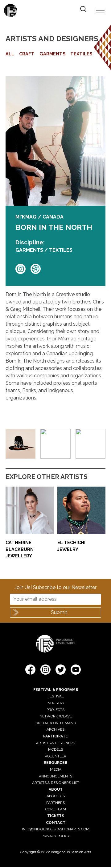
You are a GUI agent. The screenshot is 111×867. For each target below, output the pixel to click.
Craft (27, 53)
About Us (56, 796)
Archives (55, 729)
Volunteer (55, 756)
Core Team (55, 809)
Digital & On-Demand (55, 723)
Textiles (81, 53)
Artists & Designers (55, 743)
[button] (30, 670)
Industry (55, 703)
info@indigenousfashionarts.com (55, 829)
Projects (55, 710)
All (10, 53)
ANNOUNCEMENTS (55, 776)
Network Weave (55, 716)
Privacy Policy (56, 836)
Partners (55, 803)
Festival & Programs (55, 690)
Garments (52, 53)
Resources (55, 763)
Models (55, 749)
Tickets (55, 816)
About (56, 789)
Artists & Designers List (55, 783)
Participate (55, 736)
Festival (55, 696)
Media (55, 769)
